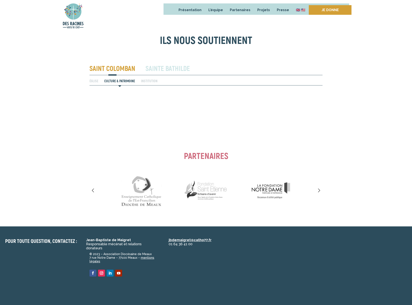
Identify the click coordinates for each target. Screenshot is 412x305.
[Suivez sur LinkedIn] (110, 273)
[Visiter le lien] (73, 17)
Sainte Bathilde (167, 68)
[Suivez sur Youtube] (118, 273)
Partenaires (240, 10)
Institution (149, 81)
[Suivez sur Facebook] (92, 273)
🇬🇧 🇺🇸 (300, 10)
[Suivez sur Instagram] (101, 273)
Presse (283, 10)
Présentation (190, 10)
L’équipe (215, 10)
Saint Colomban (112, 68)
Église (93, 81)
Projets (263, 10)
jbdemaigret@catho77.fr (190, 240)
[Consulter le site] (141, 190)
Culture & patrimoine (119, 81)
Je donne (330, 10)
